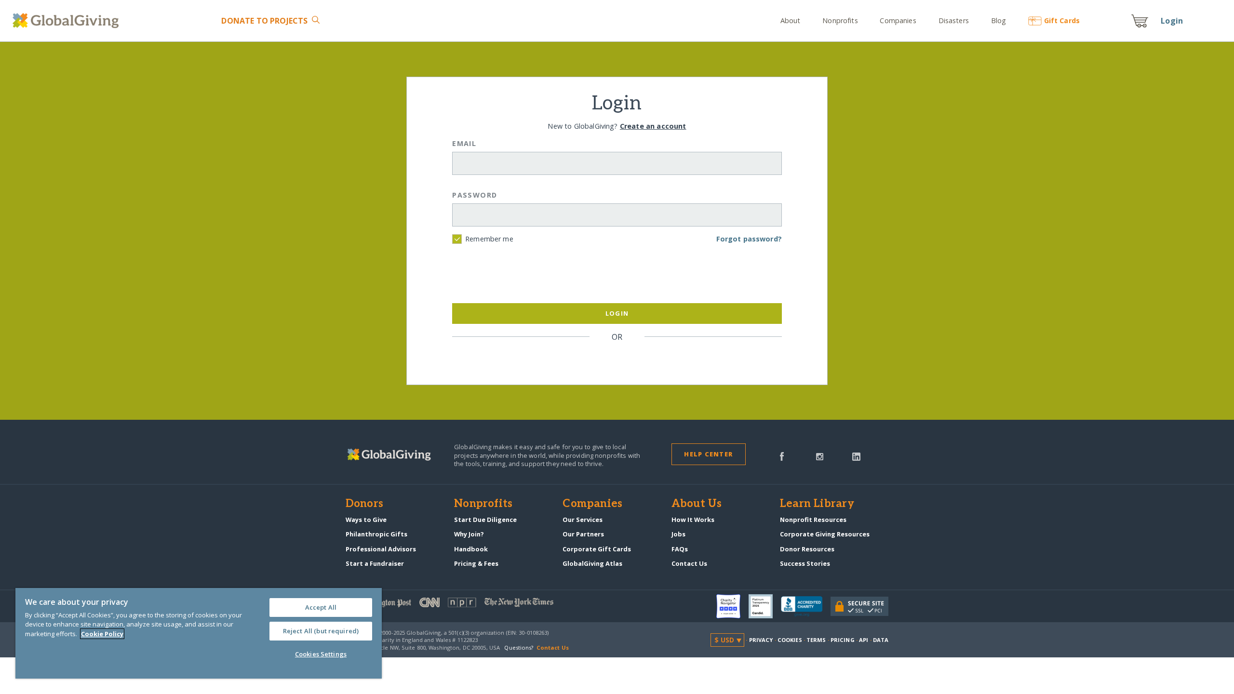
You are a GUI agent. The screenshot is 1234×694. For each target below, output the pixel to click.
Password (474, 195)
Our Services (583, 519)
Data (880, 639)
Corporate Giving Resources (825, 534)
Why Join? (469, 534)
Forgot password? (749, 238)
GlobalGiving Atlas (592, 563)
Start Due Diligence (485, 519)
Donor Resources (807, 549)
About (790, 20)
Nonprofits (840, 20)
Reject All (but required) (321, 631)
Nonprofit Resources (813, 519)
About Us (696, 504)
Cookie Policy (102, 633)
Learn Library (817, 504)
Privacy (761, 639)
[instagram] (819, 455)
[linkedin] (856, 455)
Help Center (708, 454)
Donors (364, 504)
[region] (198, 633)
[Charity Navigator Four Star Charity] (732, 606)
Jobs (678, 534)
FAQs (679, 549)
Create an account (653, 126)
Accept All (320, 607)
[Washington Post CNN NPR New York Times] (481, 604)
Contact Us (689, 563)
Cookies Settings (321, 654)
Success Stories (805, 563)
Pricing (843, 639)
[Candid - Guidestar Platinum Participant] (765, 606)
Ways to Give (366, 519)
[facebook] (782, 455)
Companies (898, 20)
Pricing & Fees (476, 563)
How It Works (692, 519)
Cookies (790, 639)
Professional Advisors (381, 549)
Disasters (954, 20)
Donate (264, 20)
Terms (816, 639)
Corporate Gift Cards (597, 549)
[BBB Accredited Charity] (806, 606)
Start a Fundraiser (375, 563)
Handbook (471, 549)
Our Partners (583, 534)
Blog (998, 20)
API (863, 639)
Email (464, 143)
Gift (1062, 20)
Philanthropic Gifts (376, 534)
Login (1172, 20)
